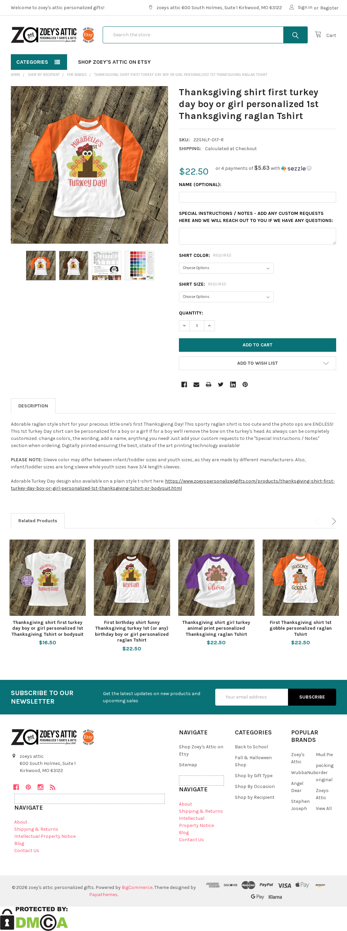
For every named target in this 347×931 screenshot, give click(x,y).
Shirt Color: (205, 255)
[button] (263, 168)
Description (33, 406)
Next (333, 521)
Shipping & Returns (36, 829)
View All (324, 808)
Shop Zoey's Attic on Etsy (114, 62)
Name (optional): (200, 184)
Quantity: (191, 313)
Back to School (251, 747)
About (20, 822)
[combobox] (205, 34)
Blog (19, 843)
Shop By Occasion (255, 786)
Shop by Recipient (254, 797)
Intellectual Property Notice (45, 836)
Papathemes (103, 894)
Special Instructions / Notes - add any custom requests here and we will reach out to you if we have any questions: (256, 216)
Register (329, 8)
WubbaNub (303, 772)
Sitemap (188, 765)
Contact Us (26, 850)
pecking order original (324, 773)
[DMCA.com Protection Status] (34, 919)
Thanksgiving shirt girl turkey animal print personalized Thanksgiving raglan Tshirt (216, 628)
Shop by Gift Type (253, 775)
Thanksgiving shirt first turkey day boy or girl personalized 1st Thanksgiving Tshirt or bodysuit (47, 628)
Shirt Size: (203, 284)
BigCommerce (137, 887)
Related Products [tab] (37, 521)
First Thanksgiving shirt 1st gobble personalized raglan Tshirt (300, 628)
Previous (318, 521)
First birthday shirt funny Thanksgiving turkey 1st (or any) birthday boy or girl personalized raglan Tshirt (132, 631)
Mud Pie (324, 754)
